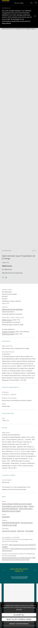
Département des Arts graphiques (12, 309)
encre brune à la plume (9, 531)
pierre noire (20, 531)
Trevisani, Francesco (8, 332)
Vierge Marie (6, 517)
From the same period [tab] (19, 578)
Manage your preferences (19, 624)
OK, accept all (19, 615)
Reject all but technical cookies (19, 619)
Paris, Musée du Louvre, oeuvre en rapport (15, 506)
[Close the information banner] (35, 16)
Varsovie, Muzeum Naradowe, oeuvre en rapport (17, 504)
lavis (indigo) (29, 531)
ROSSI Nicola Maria (8, 334)
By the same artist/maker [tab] (19, 576)
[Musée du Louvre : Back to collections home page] (19, 3)
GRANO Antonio (7, 266)
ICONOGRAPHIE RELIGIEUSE (11, 523)
